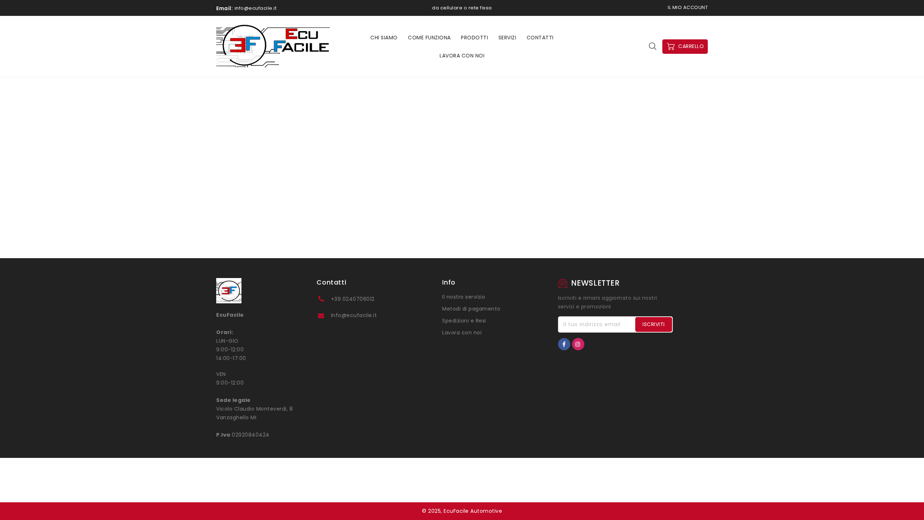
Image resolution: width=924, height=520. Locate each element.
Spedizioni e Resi (464, 320)
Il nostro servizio (463, 296)
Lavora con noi (461, 332)
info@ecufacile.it (354, 315)
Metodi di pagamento (471, 308)
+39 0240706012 (353, 299)
